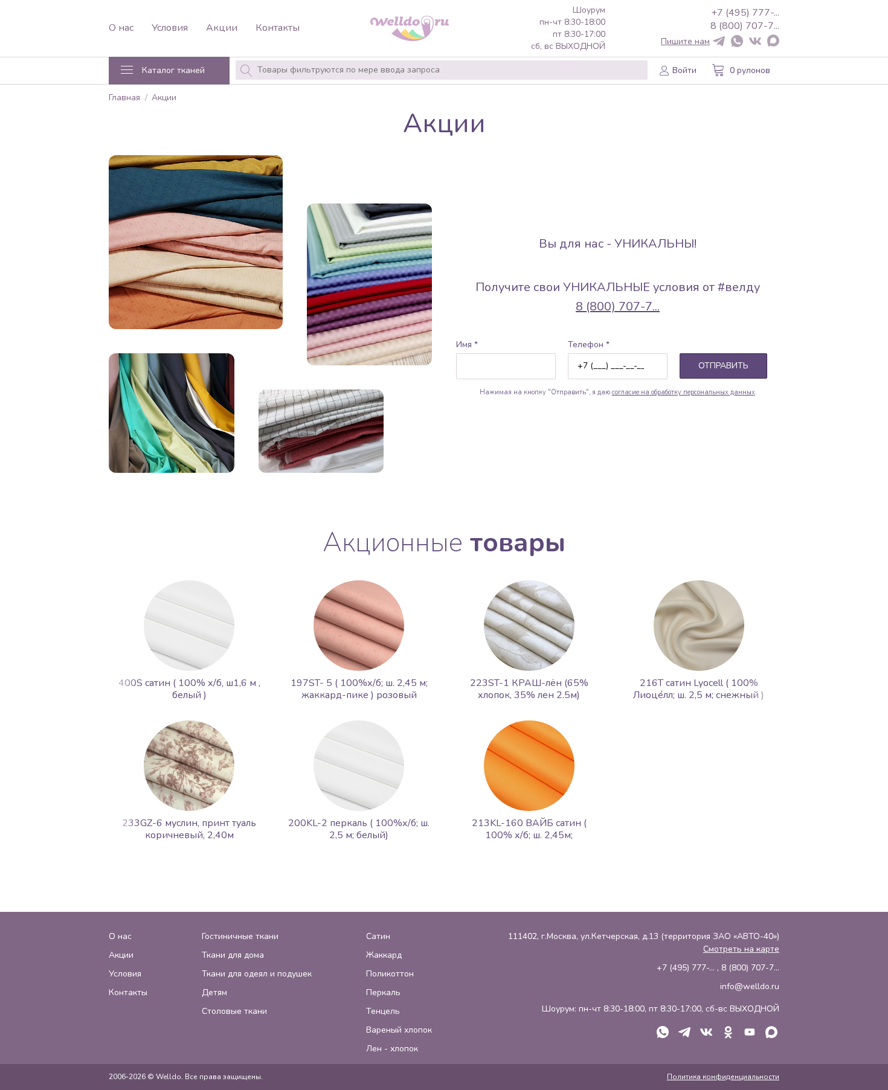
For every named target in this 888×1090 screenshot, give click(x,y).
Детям (214, 992)
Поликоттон (390, 973)
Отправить (723, 365)
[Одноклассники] (728, 1033)
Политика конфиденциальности (723, 1077)
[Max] (773, 41)
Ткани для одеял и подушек (257, 973)
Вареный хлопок (399, 1030)
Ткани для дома (233, 955)
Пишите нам (685, 41)
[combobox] (442, 70)
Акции (221, 28)
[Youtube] (750, 1033)
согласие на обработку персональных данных (683, 392)
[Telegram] (719, 42)
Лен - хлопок (392, 1048)
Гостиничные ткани (240, 936)
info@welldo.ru (749, 986)
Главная (124, 98)
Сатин (378, 936)
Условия (170, 28)
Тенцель (383, 1011)
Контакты (278, 28)
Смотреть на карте (741, 949)
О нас (121, 28)
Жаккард (384, 955)
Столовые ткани (234, 1011)
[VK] (755, 42)
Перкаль (383, 992)
